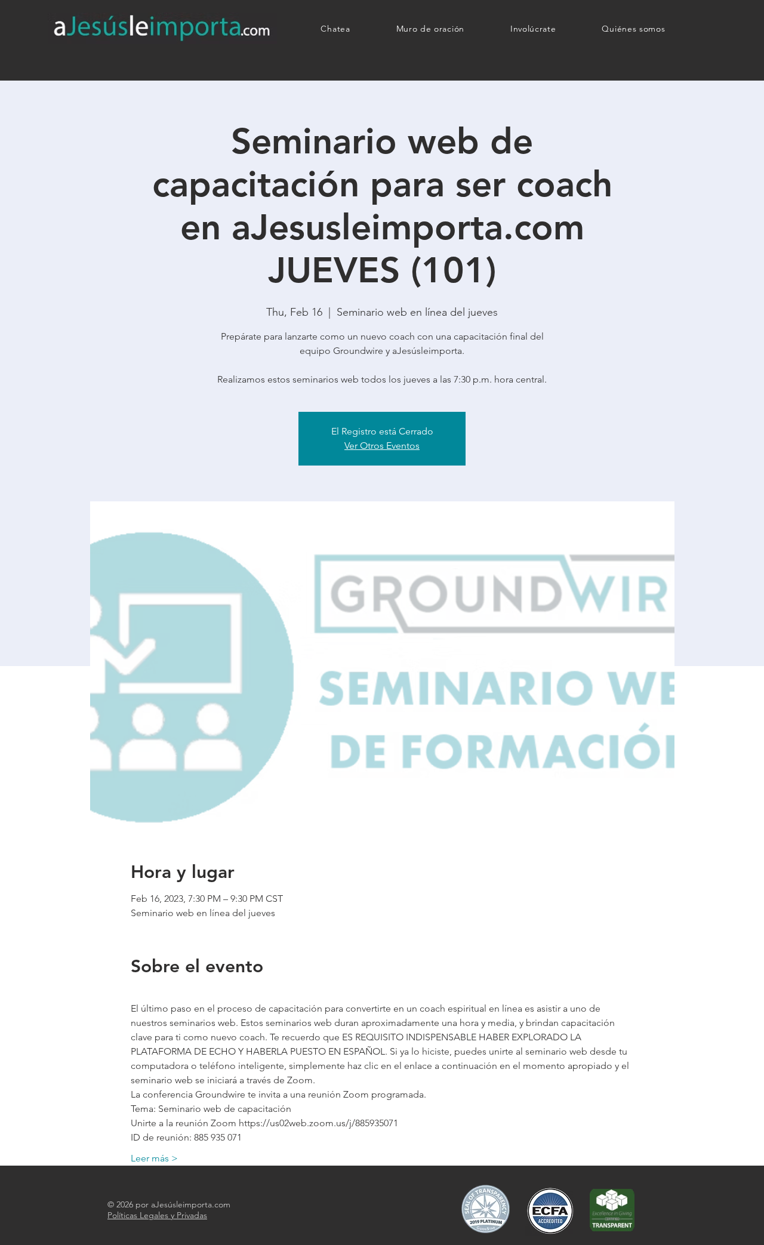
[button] (533, 28)
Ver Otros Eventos (382, 445)
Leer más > (154, 1158)
